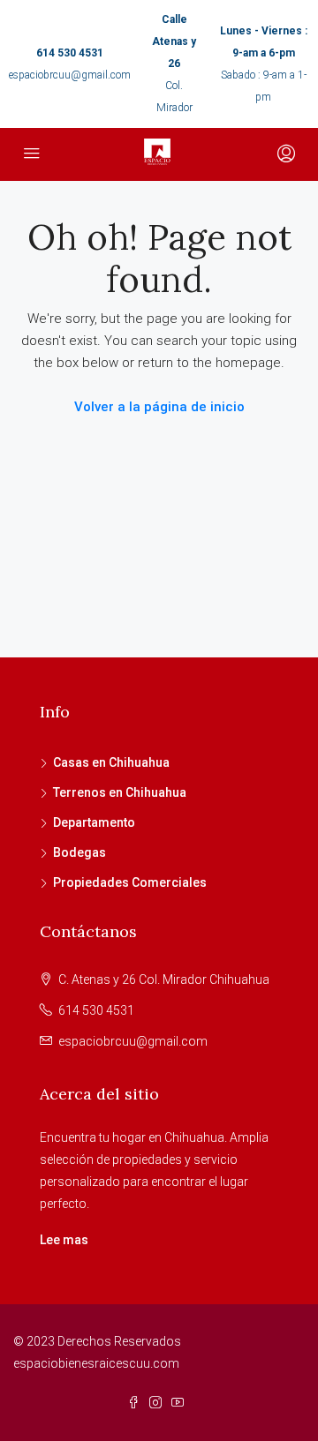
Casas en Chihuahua (111, 762)
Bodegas (79, 852)
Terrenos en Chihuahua (119, 792)
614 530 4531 (69, 53)
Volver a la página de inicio (159, 407)
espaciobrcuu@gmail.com (70, 75)
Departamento (94, 822)
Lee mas (64, 1240)
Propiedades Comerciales (130, 882)
